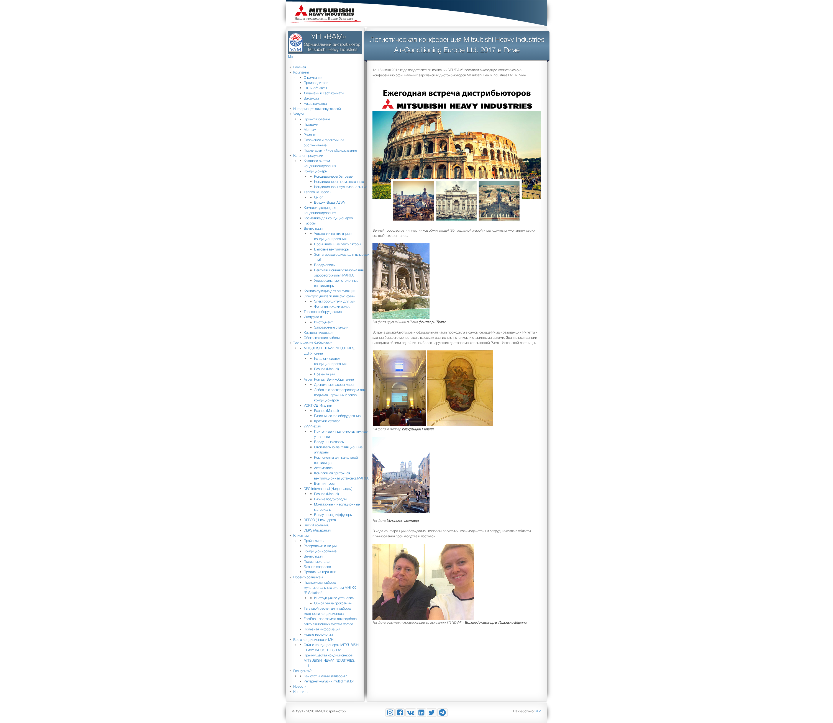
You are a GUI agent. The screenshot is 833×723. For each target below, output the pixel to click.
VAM (538, 711)
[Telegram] (442, 712)
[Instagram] (390, 712)
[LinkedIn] (421, 712)
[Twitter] (431, 712)
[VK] (410, 712)
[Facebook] (400, 712)
